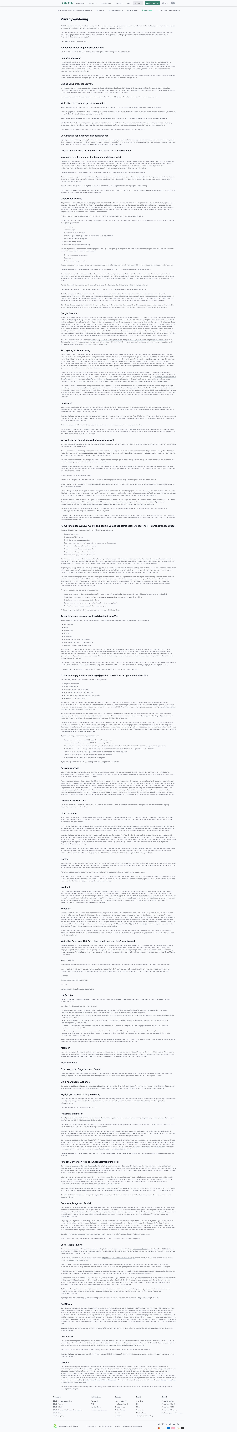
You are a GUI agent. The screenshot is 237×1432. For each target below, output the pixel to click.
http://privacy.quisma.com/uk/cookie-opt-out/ (100, 1380)
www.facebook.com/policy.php (78, 1260)
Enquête (118, 1413)
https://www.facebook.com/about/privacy (125, 1238)
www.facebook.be (91, 1251)
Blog (137, 1404)
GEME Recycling (58, 1416)
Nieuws (138, 1407)
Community (140, 1410)
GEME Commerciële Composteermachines (68, 1410)
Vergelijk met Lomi (168, 1404)
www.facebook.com (140, 1249)
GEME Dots (57, 1413)
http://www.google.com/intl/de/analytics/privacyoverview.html (146, 340)
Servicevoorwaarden (105, 1426)
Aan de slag (95, 1401)
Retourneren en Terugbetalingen (132, 1426)
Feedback (118, 1416)
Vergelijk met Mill (168, 1407)
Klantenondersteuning (98, 1410)
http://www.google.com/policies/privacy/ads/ (103, 379)
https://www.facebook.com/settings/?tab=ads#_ (89, 1234)
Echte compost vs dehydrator (172, 1413)
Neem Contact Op (121, 1401)
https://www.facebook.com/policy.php (74, 980)
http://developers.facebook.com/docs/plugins (118, 1258)
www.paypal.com (150, 495)
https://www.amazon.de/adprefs (109, 1184)
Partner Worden (120, 1410)
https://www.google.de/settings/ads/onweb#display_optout (123, 1345)
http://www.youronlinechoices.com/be (107, 1188)
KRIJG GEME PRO (152, 3)
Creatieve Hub (120, 1407)
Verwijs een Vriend (121, 1404)
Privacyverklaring (91, 1426)
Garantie (117, 1426)
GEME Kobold (57, 1407)
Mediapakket (140, 1413)
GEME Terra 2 (58, 1404)
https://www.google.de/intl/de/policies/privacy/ (77, 989)
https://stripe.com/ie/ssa (144, 504)
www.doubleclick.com (110, 1341)
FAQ (92, 1404)
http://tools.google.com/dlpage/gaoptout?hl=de (151, 335)
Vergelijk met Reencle (169, 1410)
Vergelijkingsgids (168, 1401)
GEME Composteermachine (62, 1401)
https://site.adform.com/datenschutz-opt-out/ (131, 1133)
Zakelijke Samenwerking (144, 1416)
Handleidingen (96, 1407)
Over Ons (139, 1401)
